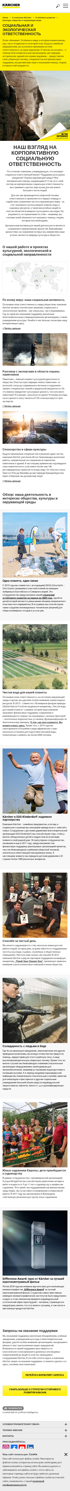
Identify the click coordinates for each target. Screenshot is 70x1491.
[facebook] (14, 1448)
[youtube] (22, 1448)
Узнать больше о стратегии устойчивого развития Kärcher (35, 1391)
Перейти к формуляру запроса (44, 1375)
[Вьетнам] (35, 350)
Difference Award (34, 1289)
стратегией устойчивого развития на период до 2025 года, (29, 596)
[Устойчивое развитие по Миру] (35, 278)
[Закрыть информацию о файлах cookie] (65, 1454)
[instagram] (6, 1448)
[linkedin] (30, 1448)
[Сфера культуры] (35, 428)
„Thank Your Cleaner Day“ (29, 961)
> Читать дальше (12, 328)
